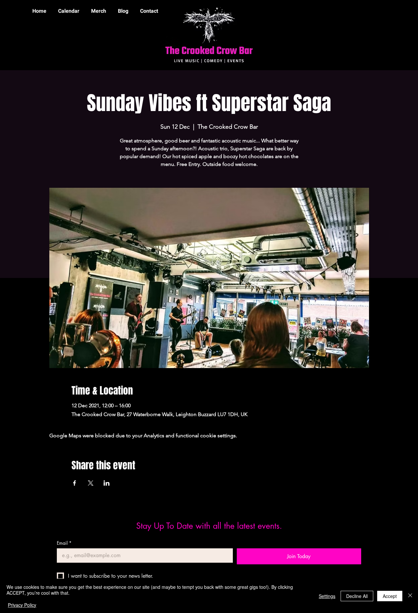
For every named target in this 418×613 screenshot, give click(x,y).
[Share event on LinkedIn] (107, 483)
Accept (390, 596)
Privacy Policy (22, 605)
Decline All (357, 596)
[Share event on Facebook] (75, 483)
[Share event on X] (91, 483)
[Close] (410, 596)
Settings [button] (327, 596)
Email (64, 543)
